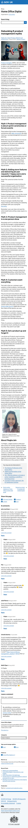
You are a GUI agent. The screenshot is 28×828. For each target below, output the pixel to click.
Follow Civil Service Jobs (7, 763)
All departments (12, 801)
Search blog (5, 19)
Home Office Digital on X (9, 755)
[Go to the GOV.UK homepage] (7, 2)
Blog (2, 9)
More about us (4, 730)
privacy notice (7, 713)
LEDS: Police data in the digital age (11, 775)
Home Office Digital (11, 11)
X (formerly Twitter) (7, 499)
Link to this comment (6, 532)
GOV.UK (3, 801)
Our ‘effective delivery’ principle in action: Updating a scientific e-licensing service (15, 477)
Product (23, 39)
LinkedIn (5, 501)
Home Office (12, 14)
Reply (3, 535)
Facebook (18, 499)
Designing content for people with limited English (20, 489)
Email (17, 501)
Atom (17, 747)
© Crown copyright (14, 824)
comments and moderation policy (14, 788)
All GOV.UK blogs (6, 799)
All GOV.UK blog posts (19, 799)
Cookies (18, 803)
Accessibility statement (8, 803)
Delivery (19, 39)
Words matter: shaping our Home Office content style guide (8, 490)
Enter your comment (7, 697)
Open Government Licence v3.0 (10, 811)
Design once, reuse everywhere (10, 770)
